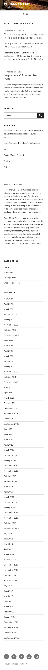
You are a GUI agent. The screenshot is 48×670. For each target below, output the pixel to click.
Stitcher (7, 167)
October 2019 (10, 476)
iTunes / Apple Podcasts (14, 155)
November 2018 (11, 518)
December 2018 (11, 513)
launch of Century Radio (24, 53)
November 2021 (11, 372)
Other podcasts (11, 277)
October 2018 (10, 523)
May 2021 (8, 387)
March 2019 (9, 497)
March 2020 (9, 450)
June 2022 (8, 340)
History (7, 267)
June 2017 (8, 591)
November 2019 (11, 471)
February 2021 (10, 403)
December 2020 (11, 408)
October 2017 (10, 575)
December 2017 (11, 565)
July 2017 (8, 586)
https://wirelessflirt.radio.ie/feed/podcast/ (22, 143)
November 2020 (11, 414)
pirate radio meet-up (30, 94)
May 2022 (8, 346)
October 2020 (10, 419)
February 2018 (10, 559)
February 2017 (10, 612)
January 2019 (9, 507)
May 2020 (8, 440)
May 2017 (8, 596)
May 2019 (8, 486)
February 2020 (10, 455)
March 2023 (9, 309)
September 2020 (11, 424)
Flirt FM (37, 202)
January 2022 (9, 366)
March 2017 (9, 606)
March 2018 (9, 554)
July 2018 (8, 533)
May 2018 (8, 544)
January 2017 (9, 617)
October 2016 (10, 633)
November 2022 (11, 325)
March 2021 (9, 398)
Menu (25, 14)
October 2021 (10, 377)
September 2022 (11, 335)
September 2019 (11, 481)
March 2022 (9, 356)
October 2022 (10, 330)
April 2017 (8, 601)
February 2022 (10, 361)
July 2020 (8, 429)
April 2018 (8, 549)
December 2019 (11, 466)
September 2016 (11, 638)
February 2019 (10, 502)
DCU (26, 91)
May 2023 (8, 299)
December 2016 (11, 622)
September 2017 (11, 580)
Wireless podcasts (12, 283)
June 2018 (8, 539)
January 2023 (9, 319)
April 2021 (8, 393)
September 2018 (11, 528)
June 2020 (8, 434)
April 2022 (8, 351)
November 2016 (11, 627)
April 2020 (8, 445)
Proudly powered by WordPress (17, 664)
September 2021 (11, 382)
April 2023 (8, 304)
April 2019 (8, 492)
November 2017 (11, 570)
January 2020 (10, 460)
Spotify (7, 161)
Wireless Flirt (18, 4)
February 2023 (10, 314)
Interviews (8, 272)
